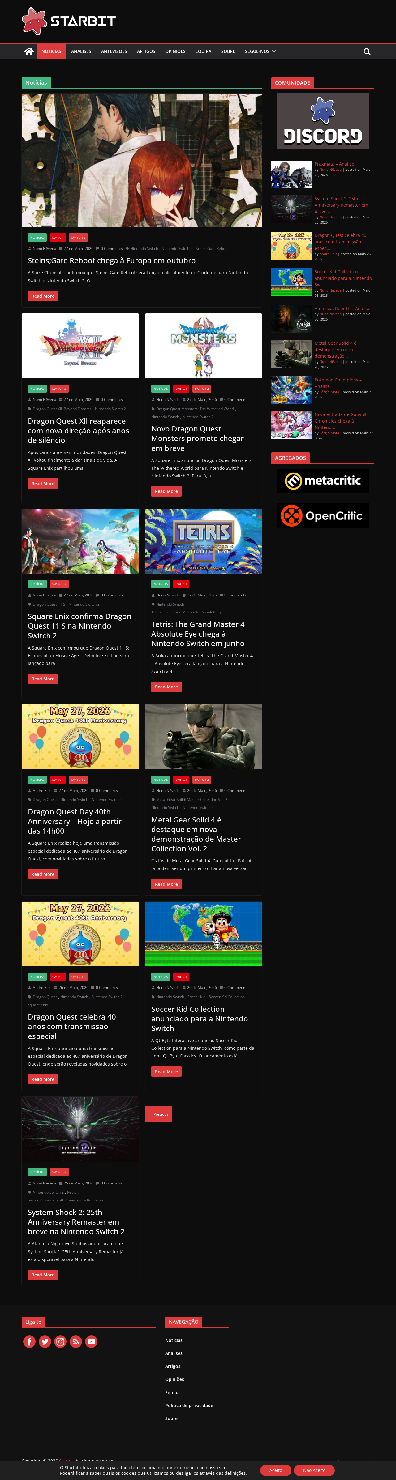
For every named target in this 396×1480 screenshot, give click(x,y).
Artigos (146, 51)
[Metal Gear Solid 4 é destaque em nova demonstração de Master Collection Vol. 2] (203, 736)
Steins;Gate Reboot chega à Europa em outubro (112, 260)
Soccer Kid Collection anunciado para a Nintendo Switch (199, 1018)
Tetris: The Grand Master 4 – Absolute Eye (187, 612)
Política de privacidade (189, 1405)
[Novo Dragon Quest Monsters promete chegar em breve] (203, 346)
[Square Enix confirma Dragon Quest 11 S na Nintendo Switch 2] (80, 541)
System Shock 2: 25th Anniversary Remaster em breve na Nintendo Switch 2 (76, 1221)
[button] (272, 51)
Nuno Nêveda (44, 248)
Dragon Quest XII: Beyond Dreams (62, 408)
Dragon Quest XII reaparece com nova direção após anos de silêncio (78, 430)
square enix (38, 1004)
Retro (71, 1192)
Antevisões (114, 51)
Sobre (228, 51)
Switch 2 (78, 237)
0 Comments (112, 248)
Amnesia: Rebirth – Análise (342, 308)
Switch (57, 237)
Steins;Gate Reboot (212, 248)
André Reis (42, 790)
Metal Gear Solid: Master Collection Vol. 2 (191, 799)
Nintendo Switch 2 (176, 248)
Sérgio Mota (329, 391)
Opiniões (175, 51)
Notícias (51, 51)
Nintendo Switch (144, 248)
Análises (81, 51)
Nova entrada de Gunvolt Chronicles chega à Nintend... (341, 420)
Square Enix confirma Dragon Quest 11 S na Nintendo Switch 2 (79, 625)
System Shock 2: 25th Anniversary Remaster (66, 1200)
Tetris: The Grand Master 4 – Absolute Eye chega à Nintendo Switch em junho (200, 633)
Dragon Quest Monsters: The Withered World (195, 408)
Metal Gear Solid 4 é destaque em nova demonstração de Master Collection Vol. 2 (196, 834)
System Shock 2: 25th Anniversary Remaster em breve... (341, 205)
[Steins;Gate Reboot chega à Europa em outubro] (142, 160)
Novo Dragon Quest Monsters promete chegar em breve (197, 438)
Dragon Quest (45, 799)
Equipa (203, 51)
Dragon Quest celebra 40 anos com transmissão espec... (340, 241)
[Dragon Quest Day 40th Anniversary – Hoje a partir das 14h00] (80, 736)
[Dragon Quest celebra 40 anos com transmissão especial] (80, 934)
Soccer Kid (196, 996)
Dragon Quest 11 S (49, 604)
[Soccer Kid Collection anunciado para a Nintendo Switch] (203, 934)
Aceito (275, 1470)
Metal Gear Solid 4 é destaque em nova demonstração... (335, 349)
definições (235, 1473)
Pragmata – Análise (334, 164)
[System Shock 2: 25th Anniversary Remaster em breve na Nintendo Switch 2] (80, 1129)
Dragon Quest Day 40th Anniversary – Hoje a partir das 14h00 (75, 821)
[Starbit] (29, 51)
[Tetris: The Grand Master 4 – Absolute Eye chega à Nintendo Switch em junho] (203, 541)
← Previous (159, 1114)
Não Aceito (314, 1470)
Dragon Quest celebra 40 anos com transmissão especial (72, 1026)
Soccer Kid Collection (227, 996)
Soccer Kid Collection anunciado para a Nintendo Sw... (343, 278)
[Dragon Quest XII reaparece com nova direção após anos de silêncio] (80, 346)
